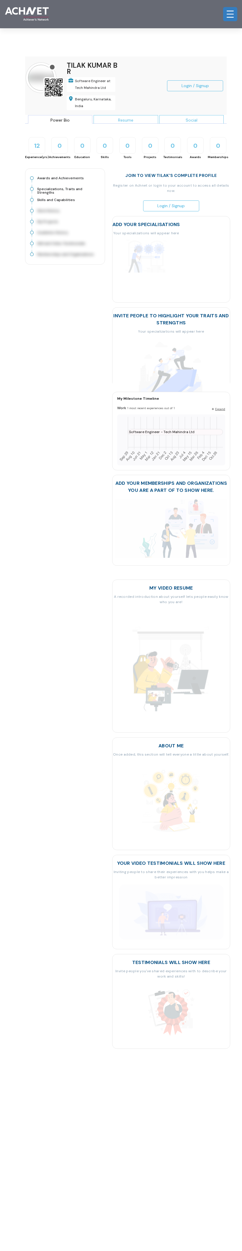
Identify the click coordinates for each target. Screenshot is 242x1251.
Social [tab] (191, 120)
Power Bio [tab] (60, 120)
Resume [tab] (125, 120)
